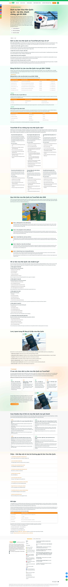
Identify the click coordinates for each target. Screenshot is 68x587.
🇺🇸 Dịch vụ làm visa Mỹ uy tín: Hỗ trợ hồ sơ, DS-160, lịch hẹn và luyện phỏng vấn (30, 559)
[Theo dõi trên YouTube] (58, 581)
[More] (1, 18)
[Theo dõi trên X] (56, 581)
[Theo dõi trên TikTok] (55, 581)
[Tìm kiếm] (50, 3)
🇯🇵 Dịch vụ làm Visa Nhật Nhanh (29, 567)
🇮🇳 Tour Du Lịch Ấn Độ (29, 547)
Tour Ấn (27, 543)
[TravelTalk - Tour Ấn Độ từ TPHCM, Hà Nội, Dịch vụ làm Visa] (11, 3)
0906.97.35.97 (15, 0)
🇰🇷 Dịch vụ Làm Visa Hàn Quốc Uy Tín (30, 564)
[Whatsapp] (1, 16)
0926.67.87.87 (11, 0)
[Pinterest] (1, 11)
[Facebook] (1, 5)
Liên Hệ (27, 578)
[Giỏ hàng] (58, 3)
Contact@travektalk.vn (13, 553)
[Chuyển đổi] (31, 545)
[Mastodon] (1, 13)
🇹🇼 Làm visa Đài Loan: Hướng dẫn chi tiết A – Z (30, 562)
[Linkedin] (1, 10)
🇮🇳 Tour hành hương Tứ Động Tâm (30, 552)
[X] (1, 7)
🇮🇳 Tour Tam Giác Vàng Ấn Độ (30, 550)
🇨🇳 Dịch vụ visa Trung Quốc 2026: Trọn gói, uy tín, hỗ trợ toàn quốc (30, 555)
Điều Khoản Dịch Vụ (29, 575)
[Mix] (1, 14)
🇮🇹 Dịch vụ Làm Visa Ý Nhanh (30, 572)
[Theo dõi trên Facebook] (52, 581)
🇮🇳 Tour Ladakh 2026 (29, 548)
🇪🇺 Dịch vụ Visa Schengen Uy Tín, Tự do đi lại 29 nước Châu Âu (30, 570)
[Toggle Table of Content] (15, 38)
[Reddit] (1, 8)
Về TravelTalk (28, 545)
